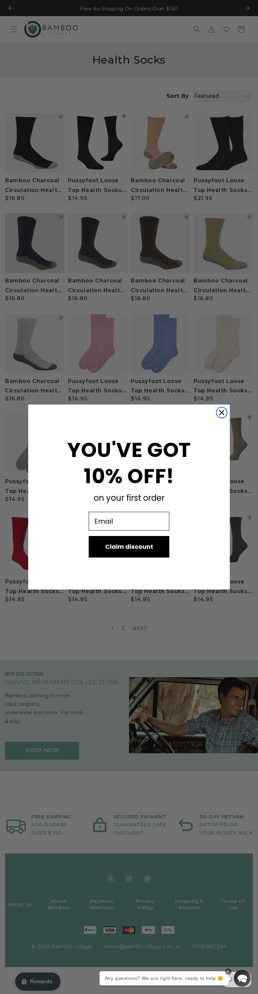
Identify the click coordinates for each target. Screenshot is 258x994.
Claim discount (129, 546)
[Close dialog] (221, 412)
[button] (242, 978)
